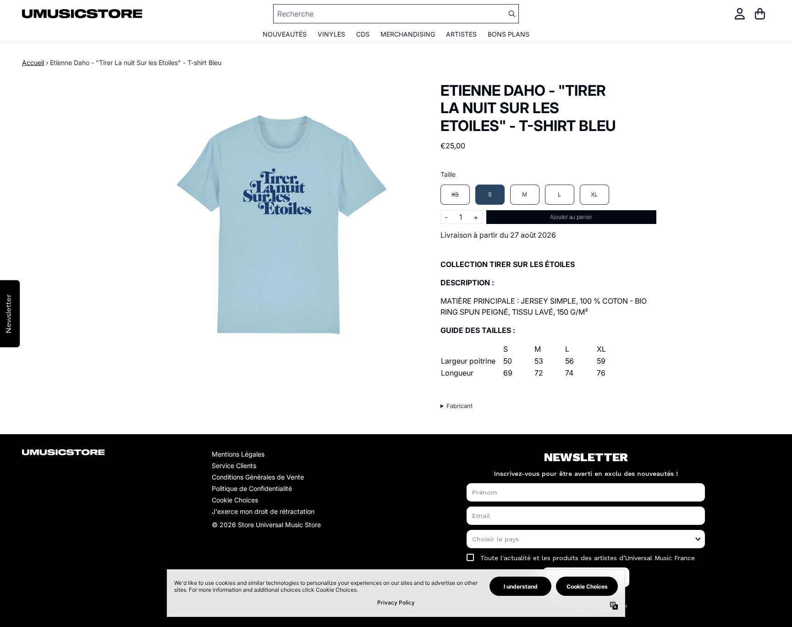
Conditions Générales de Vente (258, 477)
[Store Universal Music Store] (82, 13)
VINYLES (331, 34)
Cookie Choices (235, 500)
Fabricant (459, 406)
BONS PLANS (508, 34)
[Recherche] (511, 13)
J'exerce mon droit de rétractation (263, 511)
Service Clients (234, 465)
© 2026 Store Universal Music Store (266, 525)
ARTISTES (461, 34)
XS (455, 194)
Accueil (33, 62)
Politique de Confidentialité (252, 488)
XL (594, 194)
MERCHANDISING (407, 34)
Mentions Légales (238, 454)
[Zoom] (279, 225)
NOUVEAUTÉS (285, 34)
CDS (362, 34)
